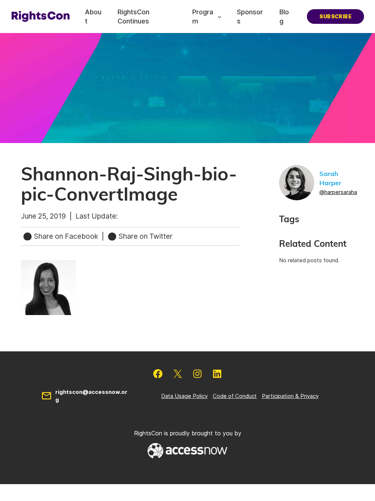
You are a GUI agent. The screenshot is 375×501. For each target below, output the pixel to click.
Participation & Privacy (290, 395)
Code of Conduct (235, 395)
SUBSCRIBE (335, 16)
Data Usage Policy (184, 395)
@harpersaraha (338, 192)
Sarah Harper (330, 179)
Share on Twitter (144, 236)
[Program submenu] (220, 17)
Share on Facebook (66, 236)
